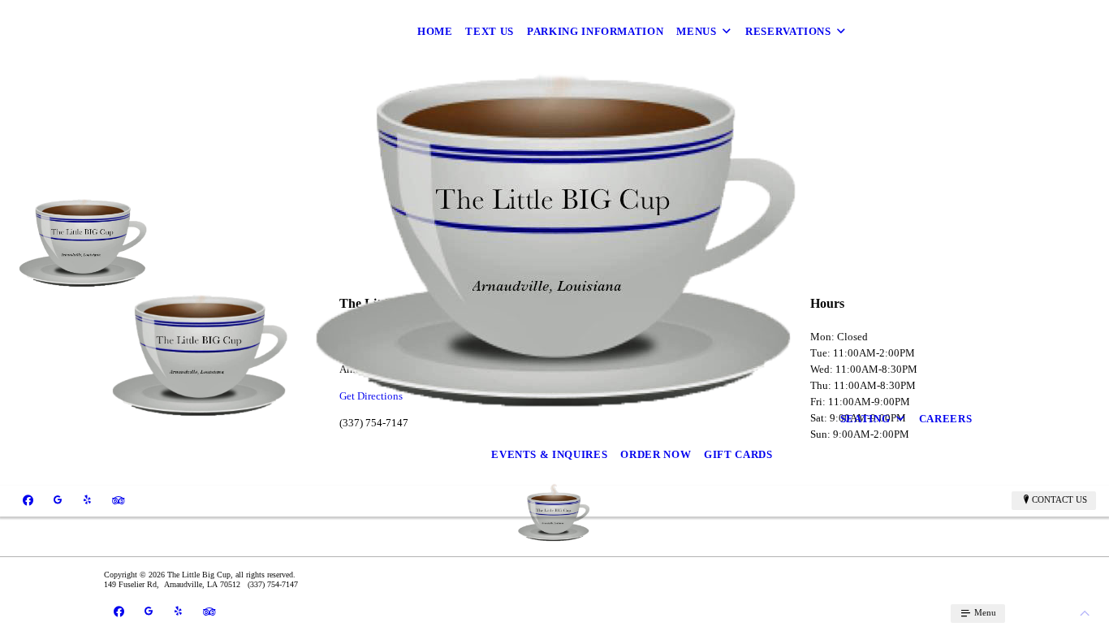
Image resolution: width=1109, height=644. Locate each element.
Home (435, 31)
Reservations (788, 31)
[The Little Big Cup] (84, 243)
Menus (696, 31)
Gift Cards (738, 454)
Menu (984, 612)
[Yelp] (87, 500)
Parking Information (595, 31)
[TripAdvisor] (118, 500)
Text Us (489, 31)
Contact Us (1059, 499)
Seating (865, 419)
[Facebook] (28, 500)
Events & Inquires (549, 454)
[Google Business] (57, 500)
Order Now (655, 454)
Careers (946, 419)
